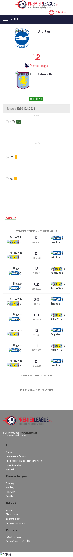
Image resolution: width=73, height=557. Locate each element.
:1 (36, 237)
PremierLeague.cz (29, 432)
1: (36, 268)
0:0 (36, 314)
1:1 (36, 345)
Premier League (39, 66)
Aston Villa (45, 74)
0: (36, 284)
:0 (36, 299)
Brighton (44, 31)
